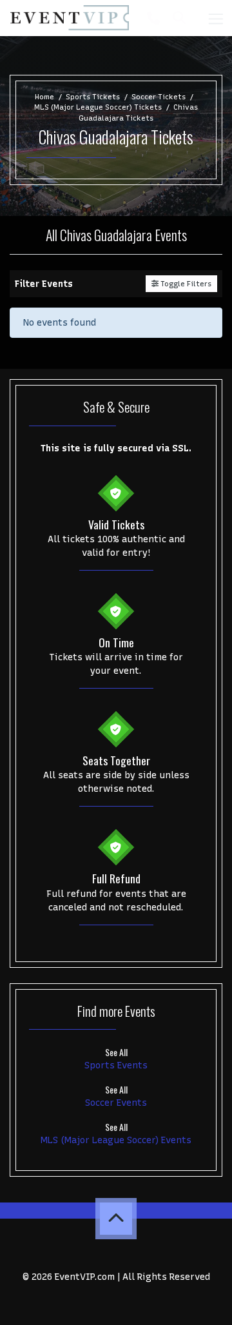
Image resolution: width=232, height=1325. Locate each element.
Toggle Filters (185, 283)
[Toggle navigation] (215, 17)
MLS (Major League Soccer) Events (116, 1140)
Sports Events (116, 1065)
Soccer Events (116, 1102)
